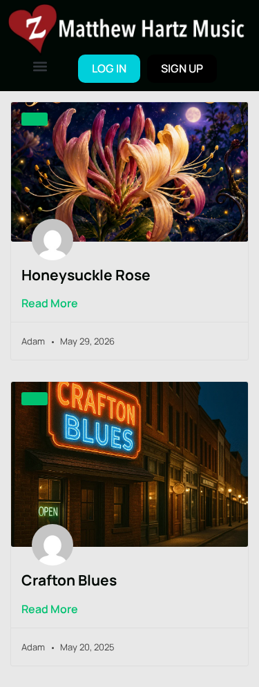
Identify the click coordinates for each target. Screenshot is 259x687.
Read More (49, 303)
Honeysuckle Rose (86, 274)
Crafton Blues (69, 580)
